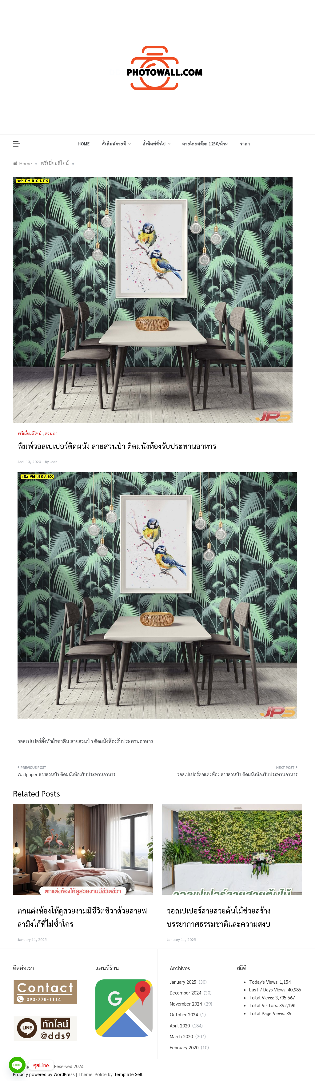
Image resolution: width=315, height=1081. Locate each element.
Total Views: (262, 997)
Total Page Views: (267, 1013)
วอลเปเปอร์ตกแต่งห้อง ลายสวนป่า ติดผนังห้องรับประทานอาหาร (237, 774)
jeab (53, 461)
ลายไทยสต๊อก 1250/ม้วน (205, 143)
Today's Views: (264, 982)
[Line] (17, 1065)
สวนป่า (51, 433)
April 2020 (180, 1025)
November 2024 (186, 1003)
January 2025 (183, 982)
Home (84, 143)
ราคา (245, 143)
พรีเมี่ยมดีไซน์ (29, 433)
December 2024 (185, 992)
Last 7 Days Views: (268, 989)
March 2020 (181, 1036)
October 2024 (184, 1014)
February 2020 (184, 1047)
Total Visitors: (264, 1005)
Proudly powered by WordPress (44, 1074)
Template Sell (128, 1074)
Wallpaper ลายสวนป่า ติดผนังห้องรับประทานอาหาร (66, 774)
